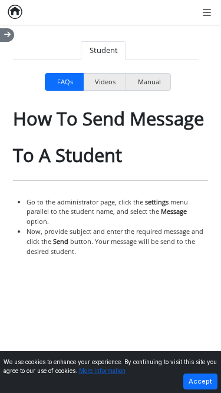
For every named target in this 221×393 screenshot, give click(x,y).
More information (102, 371)
